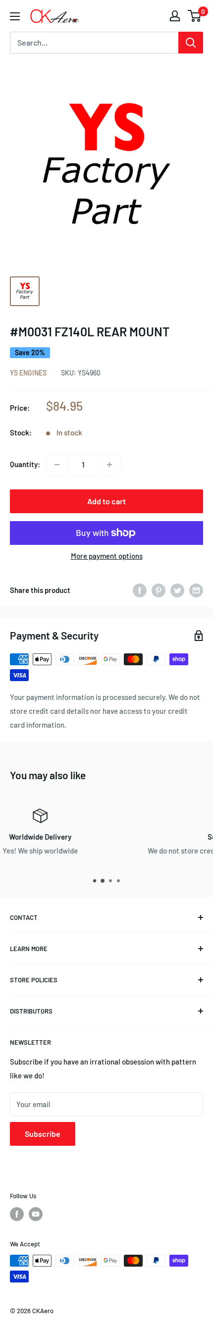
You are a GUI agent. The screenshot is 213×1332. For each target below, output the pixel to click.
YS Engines (28, 373)
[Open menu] (15, 16)
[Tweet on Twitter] (177, 590)
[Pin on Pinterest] (158, 590)
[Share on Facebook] (140, 590)
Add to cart (106, 501)
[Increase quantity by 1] (109, 464)
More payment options (107, 555)
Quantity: (25, 464)
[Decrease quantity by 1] (57, 464)
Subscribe (42, 1133)
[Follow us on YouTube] (36, 1214)
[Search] (190, 42)
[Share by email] (196, 590)
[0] (195, 16)
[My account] (175, 15)
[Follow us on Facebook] (17, 1214)
